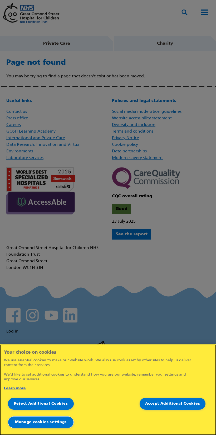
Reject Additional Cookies (41, 404)
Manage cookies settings (41, 422)
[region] (108, 389)
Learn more (15, 388)
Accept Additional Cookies (172, 404)
